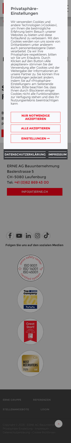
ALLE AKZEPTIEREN (35, 128)
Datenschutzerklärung (25, 154)
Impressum (57, 154)
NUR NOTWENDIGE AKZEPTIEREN (35, 117)
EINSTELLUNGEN (34, 138)
